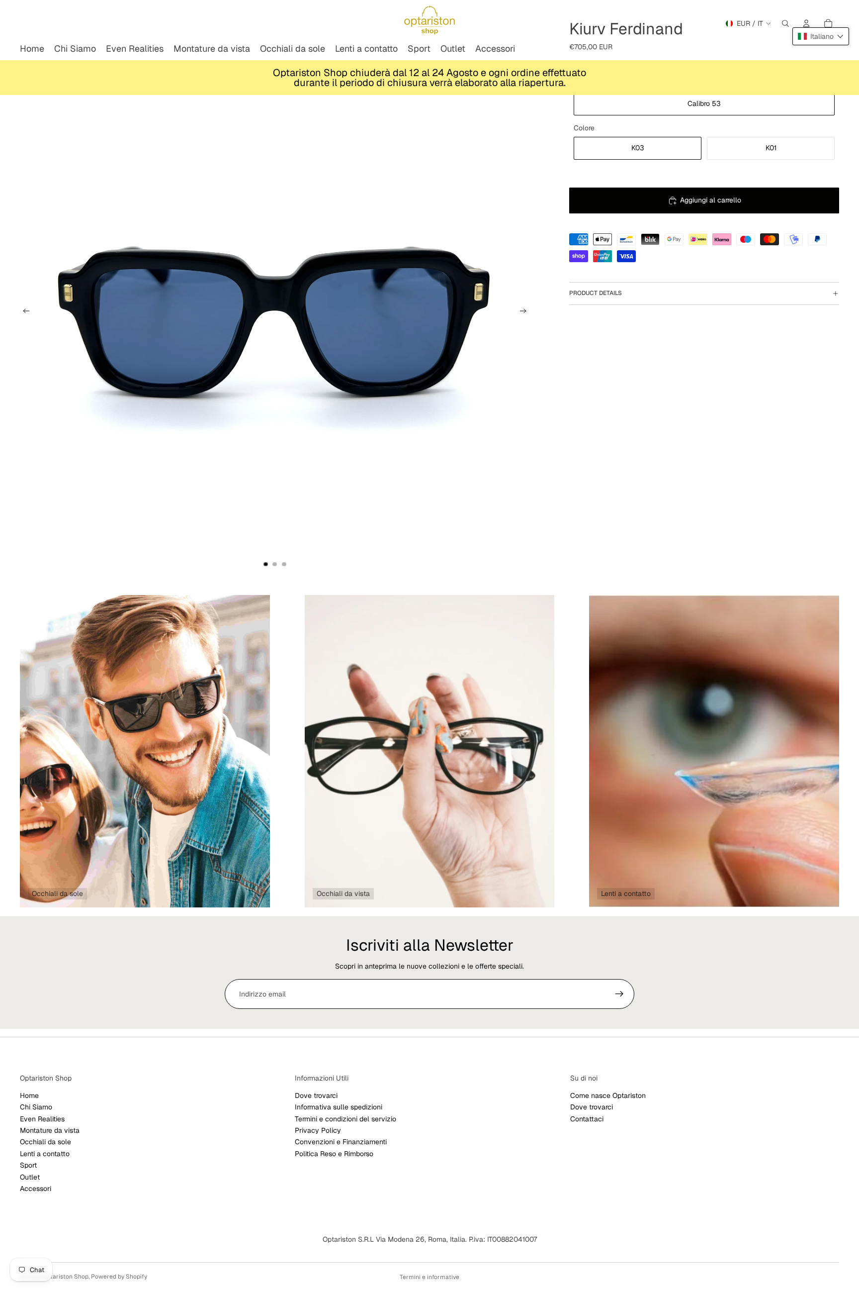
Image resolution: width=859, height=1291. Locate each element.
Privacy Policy (318, 1130)
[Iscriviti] (619, 994)
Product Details (595, 293)
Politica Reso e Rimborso (334, 1153)
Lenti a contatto (45, 1153)
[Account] (806, 23)
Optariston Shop (65, 1277)
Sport (28, 1165)
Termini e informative (429, 1277)
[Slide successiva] (526, 312)
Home (29, 1095)
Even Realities (42, 1118)
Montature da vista (50, 1130)
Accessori (35, 1188)
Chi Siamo (36, 1106)
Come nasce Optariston (608, 1095)
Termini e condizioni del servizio (345, 1118)
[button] (821, 36)
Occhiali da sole (45, 1142)
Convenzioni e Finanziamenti (341, 1142)
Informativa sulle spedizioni (338, 1106)
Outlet (30, 1177)
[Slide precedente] (23, 312)
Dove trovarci (316, 1095)
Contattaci (586, 1118)
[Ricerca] (785, 23)
